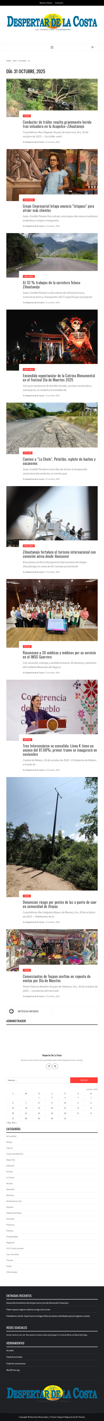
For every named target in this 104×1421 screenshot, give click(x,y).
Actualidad (11, 1136)
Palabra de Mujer (14, 1213)
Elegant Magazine (65, 1417)
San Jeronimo (12, 1254)
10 (65, 1102)
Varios (9, 1266)
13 (13, 1108)
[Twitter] (55, 1066)
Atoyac (27, 896)
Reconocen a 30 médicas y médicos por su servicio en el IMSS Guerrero (59, 655)
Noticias (10, 1195)
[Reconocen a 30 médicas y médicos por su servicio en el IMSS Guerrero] (52, 613)
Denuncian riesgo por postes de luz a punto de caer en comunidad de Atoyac (60, 904)
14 (26, 1108)
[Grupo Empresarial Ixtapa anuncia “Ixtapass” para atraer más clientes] (52, 174)
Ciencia (9, 1148)
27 (13, 1118)
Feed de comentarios (16, 1363)
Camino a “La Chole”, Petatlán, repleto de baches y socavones (59, 461)
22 (39, 1113)
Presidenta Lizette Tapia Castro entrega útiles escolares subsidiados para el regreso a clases (48, 1316)
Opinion (9, 1207)
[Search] (92, 47)
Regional (10, 1242)
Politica (9, 1230)
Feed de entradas (14, 1357)
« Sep (8, 1122)
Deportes (10, 1159)
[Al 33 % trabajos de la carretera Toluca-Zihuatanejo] (52, 255)
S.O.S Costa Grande (14, 1248)
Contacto (59, 3)
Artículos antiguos (28, 1011)
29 (39, 1118)
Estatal (27, 646)
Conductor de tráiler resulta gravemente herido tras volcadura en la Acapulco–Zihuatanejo (57, 124)
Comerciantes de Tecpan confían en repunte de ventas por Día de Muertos (56, 978)
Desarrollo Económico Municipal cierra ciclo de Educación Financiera (37, 1303)
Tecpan (27, 116)
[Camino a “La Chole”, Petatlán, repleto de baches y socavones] (52, 428)
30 (52, 1118)
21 (26, 1113)
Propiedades (12, 1236)
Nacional (27, 740)
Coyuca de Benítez (14, 1153)
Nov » (14, 1122)
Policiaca (10, 1224)
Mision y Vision (46, 3)
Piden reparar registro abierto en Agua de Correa (28, 1309)
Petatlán (27, 453)
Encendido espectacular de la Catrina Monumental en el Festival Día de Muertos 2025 (59, 378)
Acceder (10, 1350)
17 (65, 1108)
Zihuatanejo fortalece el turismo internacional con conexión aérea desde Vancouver (59, 554)
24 (65, 1113)
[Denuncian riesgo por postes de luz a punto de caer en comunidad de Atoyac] (52, 836)
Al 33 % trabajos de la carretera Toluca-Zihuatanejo (52, 285)
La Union (10, 1177)
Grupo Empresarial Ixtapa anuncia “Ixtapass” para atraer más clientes (58, 208)
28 (26, 1118)
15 (39, 1108)
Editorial (10, 1165)
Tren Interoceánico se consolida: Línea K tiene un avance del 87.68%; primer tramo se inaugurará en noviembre (60, 750)
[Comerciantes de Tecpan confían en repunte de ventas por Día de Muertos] (52, 950)
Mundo (9, 1183)
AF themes (80, 1417)
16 (52, 1108)
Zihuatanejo (28, 200)
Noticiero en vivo (14, 1201)
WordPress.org (13, 1370)
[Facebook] (49, 1066)
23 (52, 1113)
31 (65, 1118)
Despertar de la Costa (34, 142)
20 (13, 1113)
